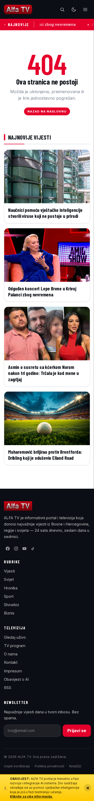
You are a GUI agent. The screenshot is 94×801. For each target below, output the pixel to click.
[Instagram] (16, 548)
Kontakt (10, 662)
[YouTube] (24, 548)
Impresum (13, 671)
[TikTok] (32, 548)
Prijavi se (76, 730)
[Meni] (85, 9)
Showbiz (11, 604)
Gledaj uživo (15, 637)
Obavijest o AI (16, 679)
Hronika (10, 588)
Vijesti (9, 571)
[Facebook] (7, 548)
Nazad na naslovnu (47, 111)
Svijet (9, 579)
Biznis (9, 613)
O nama (10, 654)
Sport (9, 596)
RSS (7, 687)
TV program (14, 645)
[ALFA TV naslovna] (18, 9)
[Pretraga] (62, 9)
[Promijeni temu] (74, 9)
